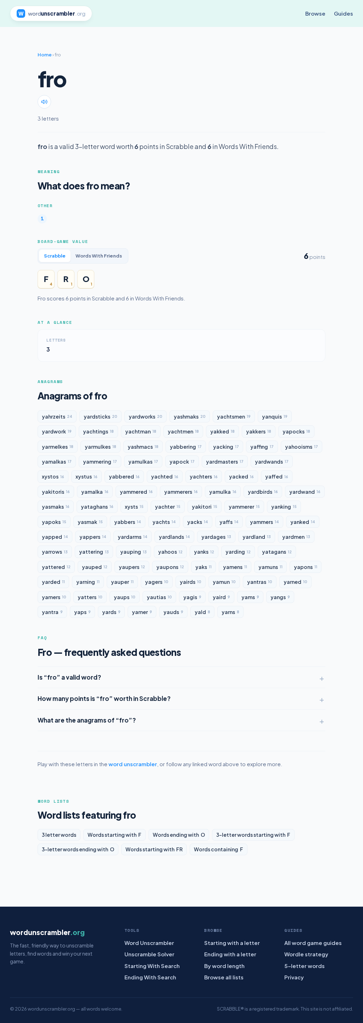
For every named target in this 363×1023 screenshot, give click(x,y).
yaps (82, 612)
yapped (55, 536)
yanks (204, 551)
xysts (134, 506)
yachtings (98, 431)
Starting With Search (152, 965)
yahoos (170, 551)
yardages (216, 536)
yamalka (94, 491)
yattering (94, 551)
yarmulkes (100, 446)
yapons (305, 567)
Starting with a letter (232, 942)
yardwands (272, 461)
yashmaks (190, 416)
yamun (224, 582)
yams (250, 597)
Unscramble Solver (149, 954)
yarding (238, 551)
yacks (197, 522)
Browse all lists (224, 977)
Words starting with (114, 834)
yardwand (304, 491)
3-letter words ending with (78, 849)
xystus (86, 476)
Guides (343, 13)
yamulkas (143, 461)
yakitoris (56, 491)
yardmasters (225, 461)
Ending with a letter (230, 954)
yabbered (124, 476)
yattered (56, 567)
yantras (259, 582)
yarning (88, 582)
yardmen (296, 536)
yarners (54, 597)
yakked (222, 431)
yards (111, 612)
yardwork (57, 431)
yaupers (132, 567)
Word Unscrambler (149, 942)
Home (45, 54)
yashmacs (143, 446)
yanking (284, 506)
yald (202, 612)
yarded (53, 582)
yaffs (229, 522)
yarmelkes (57, 446)
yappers (92, 536)
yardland (256, 536)
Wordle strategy (306, 954)
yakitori (204, 506)
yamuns (270, 567)
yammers (264, 522)
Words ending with (179, 834)
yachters (204, 476)
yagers (156, 582)
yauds (173, 612)
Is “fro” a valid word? (69, 677)
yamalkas (57, 461)
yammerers (181, 491)
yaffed (276, 476)
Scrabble (55, 256)
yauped (94, 567)
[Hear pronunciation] (44, 102)
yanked (302, 522)
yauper (122, 582)
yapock (182, 461)
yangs (280, 597)
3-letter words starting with (253, 834)
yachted (164, 476)
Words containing (218, 849)
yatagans (277, 551)
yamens (235, 567)
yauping (133, 551)
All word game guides (313, 942)
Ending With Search (150, 977)
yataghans (97, 506)
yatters (90, 597)
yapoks (54, 522)
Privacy (294, 977)
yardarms (132, 536)
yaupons (170, 567)
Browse (315, 13)
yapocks (296, 431)
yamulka (222, 491)
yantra (52, 612)
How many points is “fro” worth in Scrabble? (104, 698)
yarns (230, 612)
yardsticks (100, 416)
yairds (190, 582)
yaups (124, 597)
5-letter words (304, 965)
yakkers (258, 431)
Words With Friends (99, 256)
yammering (100, 461)
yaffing (262, 446)
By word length (224, 965)
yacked (241, 476)
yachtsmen (234, 416)
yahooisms (301, 446)
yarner (142, 612)
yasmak (90, 522)
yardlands (174, 536)
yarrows (55, 551)
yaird (221, 597)
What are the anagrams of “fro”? (87, 720)
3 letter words (59, 834)
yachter (167, 506)
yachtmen (183, 431)
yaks (203, 567)
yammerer (244, 506)
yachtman (140, 431)
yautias (159, 597)
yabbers (127, 522)
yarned (295, 582)
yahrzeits (57, 416)
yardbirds (263, 491)
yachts (164, 522)
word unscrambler (132, 764)
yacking (226, 446)
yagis (192, 597)
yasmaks (55, 506)
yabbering (186, 446)
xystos (53, 476)
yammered (136, 491)
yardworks (145, 416)
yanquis (274, 416)
